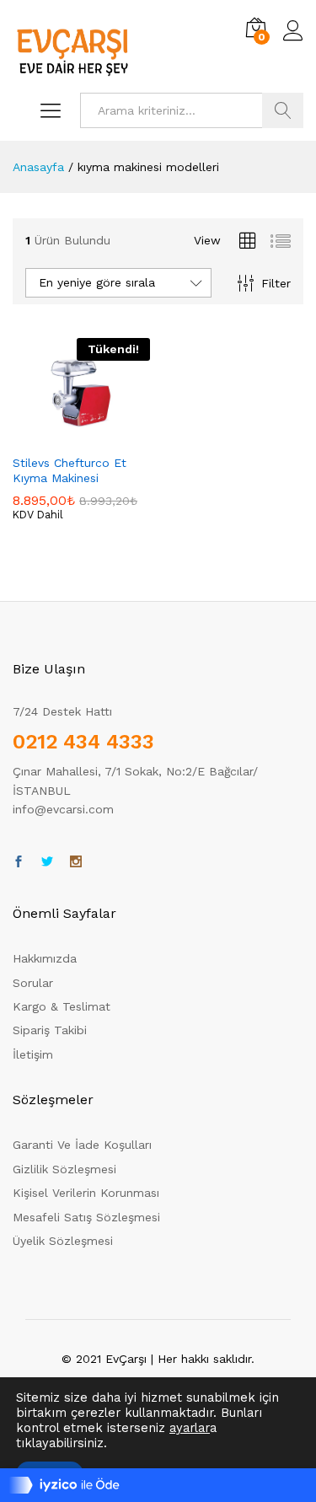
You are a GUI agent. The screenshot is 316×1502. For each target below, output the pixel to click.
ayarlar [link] (189, 1427)
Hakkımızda (45, 958)
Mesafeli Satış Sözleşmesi (86, 1217)
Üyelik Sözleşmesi (63, 1240)
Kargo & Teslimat (61, 1006)
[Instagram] (76, 862)
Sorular (33, 983)
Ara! (282, 110)
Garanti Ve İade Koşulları (82, 1144)
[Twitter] (47, 862)
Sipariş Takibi (50, 1030)
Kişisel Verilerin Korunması (86, 1192)
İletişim (33, 1054)
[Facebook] (18, 862)
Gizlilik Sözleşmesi (64, 1169)
